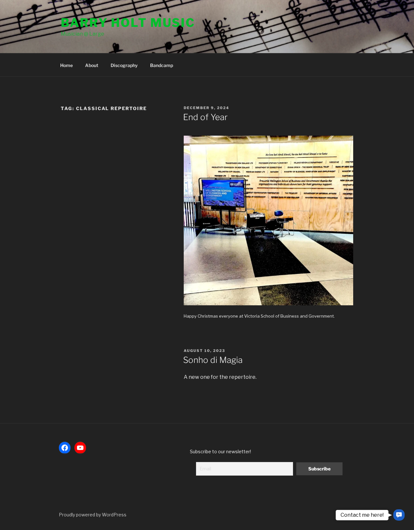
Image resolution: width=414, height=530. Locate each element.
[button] (399, 515)
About (91, 65)
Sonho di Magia (213, 360)
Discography (124, 65)
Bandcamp (161, 65)
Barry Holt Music (128, 23)
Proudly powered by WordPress (92, 514)
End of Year (205, 117)
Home (66, 65)
